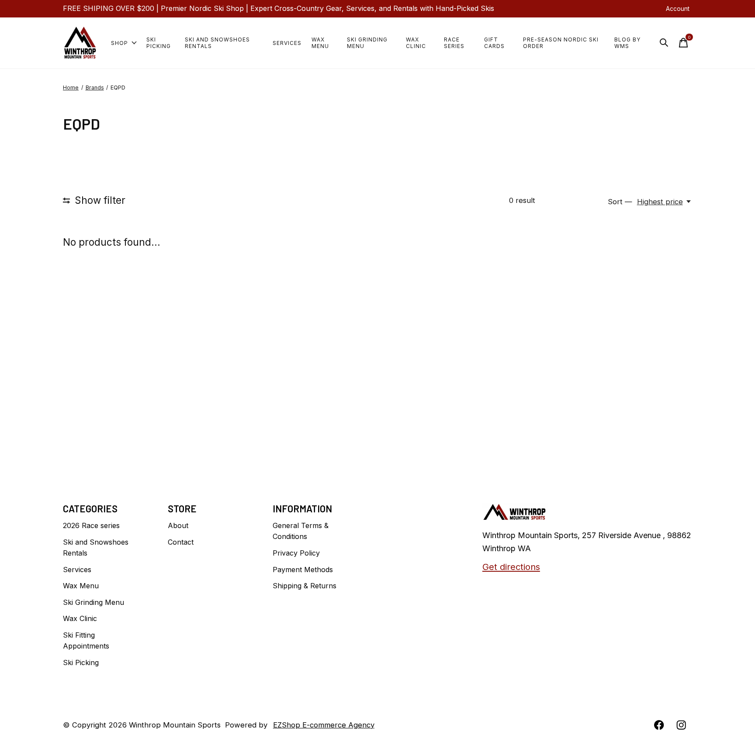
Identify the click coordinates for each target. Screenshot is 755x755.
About (178, 525)
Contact (181, 542)
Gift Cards (494, 42)
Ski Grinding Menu (367, 42)
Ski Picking (158, 42)
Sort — (620, 201)
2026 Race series (91, 525)
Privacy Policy (296, 553)
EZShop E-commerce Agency (323, 725)
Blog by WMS (627, 42)
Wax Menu (320, 42)
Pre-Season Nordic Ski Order (561, 42)
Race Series (454, 42)
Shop (119, 43)
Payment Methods (303, 569)
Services (287, 43)
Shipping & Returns (304, 585)
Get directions (511, 566)
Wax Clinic (416, 42)
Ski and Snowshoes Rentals (217, 42)
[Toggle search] (664, 42)
